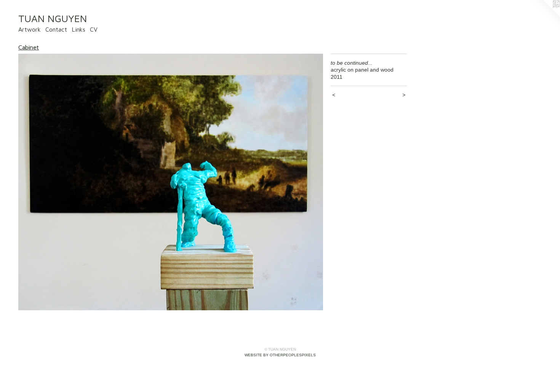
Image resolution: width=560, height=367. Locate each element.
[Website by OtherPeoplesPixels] (545, 15)
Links (78, 29)
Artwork (29, 29)
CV (94, 29)
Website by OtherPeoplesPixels (280, 355)
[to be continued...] (170, 182)
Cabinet (28, 47)
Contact (56, 29)
